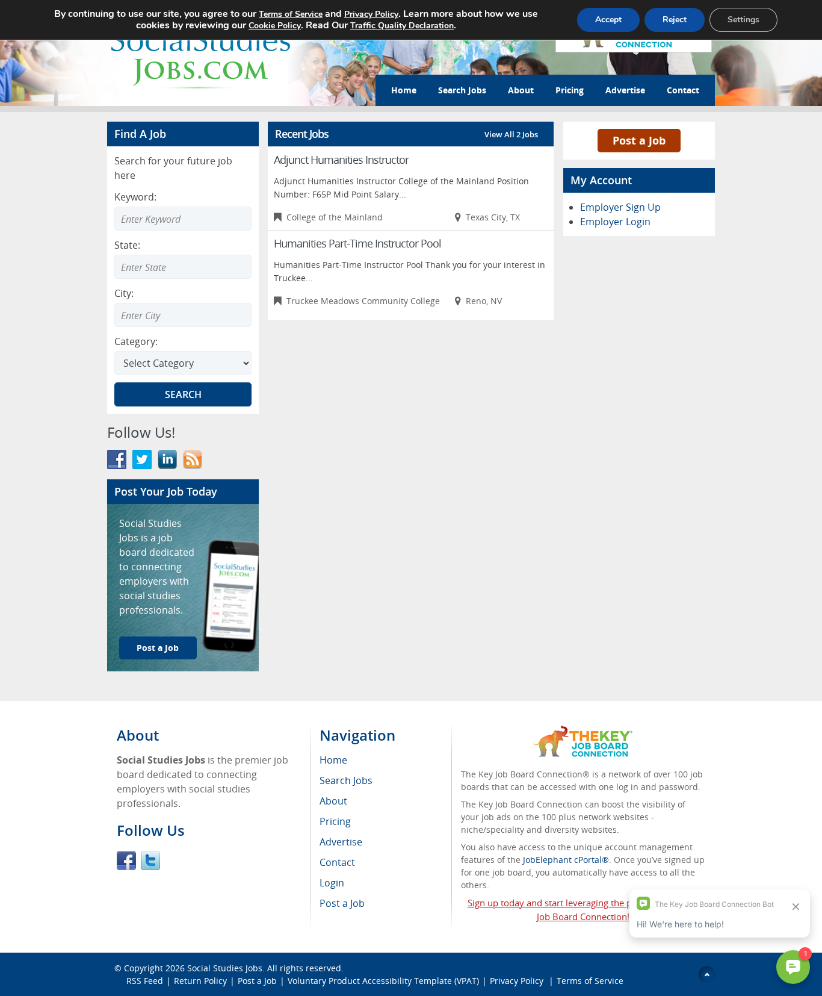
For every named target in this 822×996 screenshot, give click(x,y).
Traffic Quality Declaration (402, 25)
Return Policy (200, 980)
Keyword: (135, 197)
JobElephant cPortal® (566, 859)
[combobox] (183, 267)
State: (127, 245)
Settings (743, 19)
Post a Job (158, 647)
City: (124, 293)
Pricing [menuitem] (335, 821)
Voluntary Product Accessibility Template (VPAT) (383, 980)
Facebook (126, 860)
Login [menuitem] (332, 882)
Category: (136, 341)
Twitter (150, 860)
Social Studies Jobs (224, 968)
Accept (608, 19)
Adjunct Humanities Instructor (341, 159)
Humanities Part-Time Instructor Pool (357, 243)
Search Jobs (462, 90)
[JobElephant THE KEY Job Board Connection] (582, 731)
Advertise (625, 90)
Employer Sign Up (620, 207)
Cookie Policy (275, 25)
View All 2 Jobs (511, 134)
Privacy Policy (518, 980)
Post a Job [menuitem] (342, 903)
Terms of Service (590, 980)
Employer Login (615, 221)
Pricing (569, 90)
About (521, 90)
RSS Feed (144, 980)
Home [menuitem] (333, 760)
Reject (675, 19)
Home (403, 90)
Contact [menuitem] (337, 862)
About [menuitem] (333, 801)
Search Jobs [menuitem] (346, 780)
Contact (683, 90)
